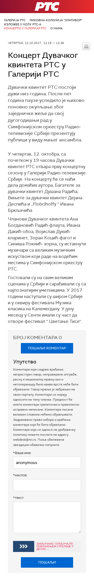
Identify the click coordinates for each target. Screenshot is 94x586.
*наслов (20, 475)
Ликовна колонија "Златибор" (56, 20)
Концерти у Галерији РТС (25, 28)
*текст (18, 497)
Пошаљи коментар (47, 348)
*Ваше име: (22, 453)
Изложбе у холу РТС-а (22, 24)
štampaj (86, 46)
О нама (56, 28)
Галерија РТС (15, 20)
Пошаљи (47, 562)
